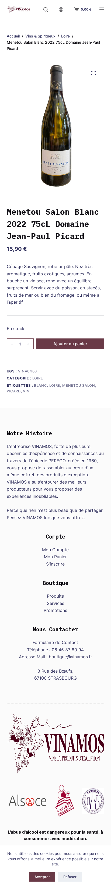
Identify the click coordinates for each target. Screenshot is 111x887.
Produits (55, 596)
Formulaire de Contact (55, 642)
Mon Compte (55, 549)
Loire (37, 378)
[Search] (45, 9)
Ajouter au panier (70, 343)
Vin (26, 391)
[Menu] (101, 9)
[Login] (61, 9)
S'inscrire (55, 564)
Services (55, 603)
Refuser (70, 877)
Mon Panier (55, 556)
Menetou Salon (78, 385)
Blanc (40, 385)
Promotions (55, 610)
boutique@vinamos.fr (70, 656)
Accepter (42, 877)
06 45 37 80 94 (68, 649)
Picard (14, 391)
